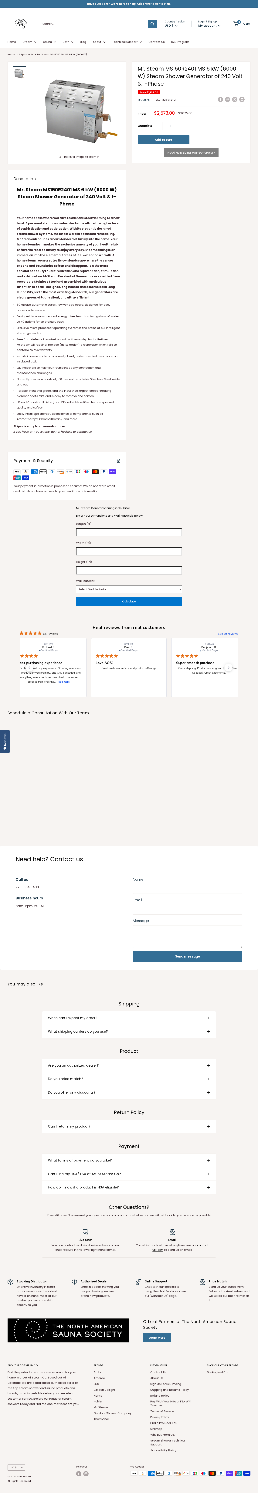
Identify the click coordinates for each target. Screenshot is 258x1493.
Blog (83, 42)
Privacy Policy (159, 1417)
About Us (156, 1378)
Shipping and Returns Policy (169, 1390)
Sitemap (156, 1429)
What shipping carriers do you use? (78, 1031)
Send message (187, 956)
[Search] (152, 24)
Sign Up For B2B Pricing (165, 1384)
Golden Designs (105, 1390)
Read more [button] (63, 682)
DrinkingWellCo (217, 1372)
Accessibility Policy (163, 1450)
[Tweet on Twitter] (234, 99)
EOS (96, 1384)
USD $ (13, 1467)
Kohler (98, 1401)
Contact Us (156, 42)
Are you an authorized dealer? (73, 1065)
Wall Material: (85, 581)
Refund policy (159, 1396)
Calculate (129, 601)
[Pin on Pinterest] (227, 99)
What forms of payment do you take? (80, 1160)
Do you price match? (65, 1078)
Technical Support (125, 42)
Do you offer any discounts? (72, 1092)
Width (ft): (83, 543)
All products (26, 54)
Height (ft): (84, 562)
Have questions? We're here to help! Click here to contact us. (129, 4)
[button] (29, 667)
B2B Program (180, 42)
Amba (98, 1372)
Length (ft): (84, 524)
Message (141, 920)
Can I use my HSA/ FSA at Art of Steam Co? (84, 1173)
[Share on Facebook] (220, 99)
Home (12, 42)
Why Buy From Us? (162, 1435)
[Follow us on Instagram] (86, 1473)
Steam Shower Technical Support (167, 1442)
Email (137, 900)
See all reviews (228, 634)
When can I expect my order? (72, 1017)
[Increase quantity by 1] (182, 126)
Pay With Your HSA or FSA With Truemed (171, 1403)
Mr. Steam (144, 100)
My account (207, 25)
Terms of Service (162, 1411)
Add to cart (163, 140)
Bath (66, 42)
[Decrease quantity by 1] (158, 126)
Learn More (157, 1338)
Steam (27, 42)
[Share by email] (242, 99)
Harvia (98, 1396)
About (97, 42)
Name (138, 879)
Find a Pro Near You (163, 1423)
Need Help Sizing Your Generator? (191, 153)
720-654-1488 (27, 887)
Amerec (99, 1378)
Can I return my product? (69, 1126)
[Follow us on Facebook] (78, 1473)
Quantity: (145, 126)
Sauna (47, 42)
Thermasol (101, 1419)
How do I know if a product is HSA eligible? (83, 1187)
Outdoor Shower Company (112, 1413)
